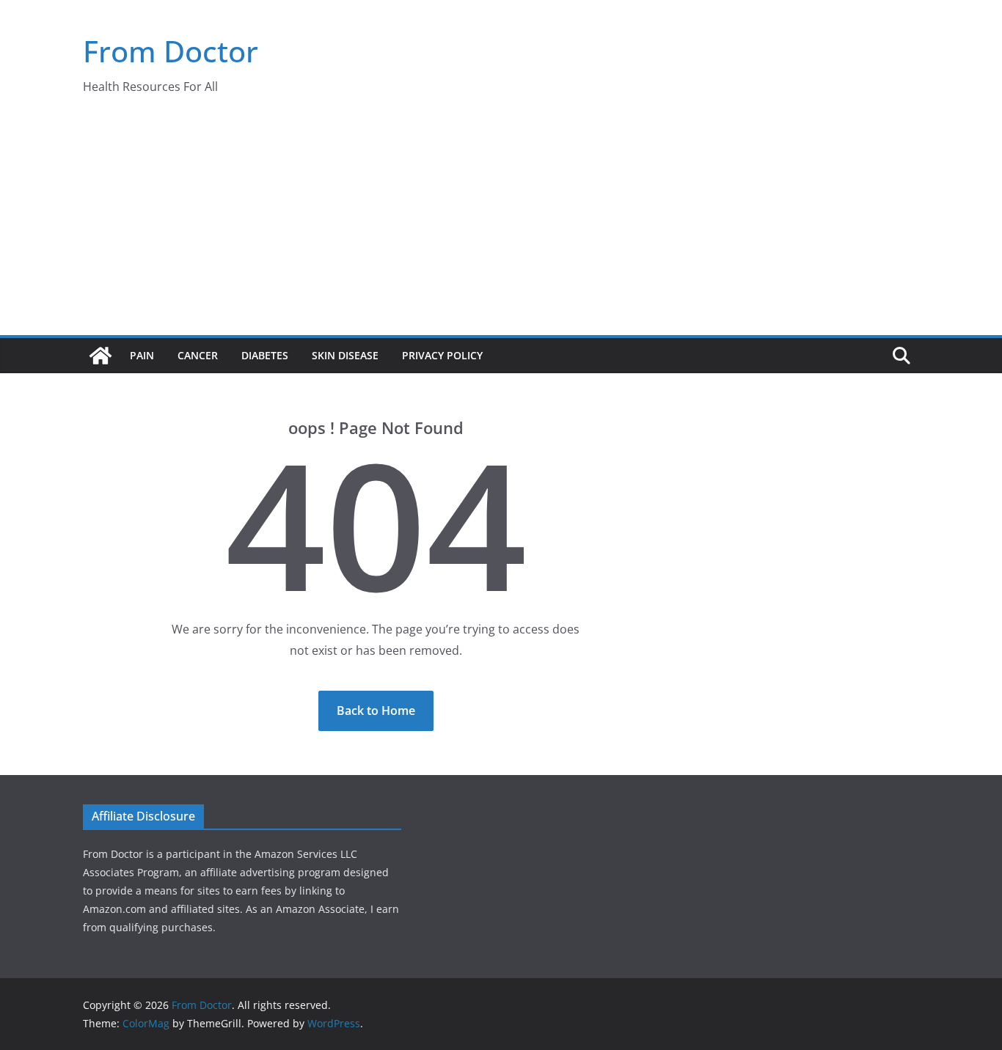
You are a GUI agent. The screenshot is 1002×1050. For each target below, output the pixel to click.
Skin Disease (345, 355)
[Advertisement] (501, 225)
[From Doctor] (100, 355)
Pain (142, 355)
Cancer (198, 355)
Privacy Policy (442, 355)
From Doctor (170, 51)
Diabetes (264, 355)
